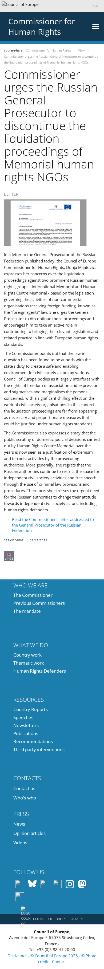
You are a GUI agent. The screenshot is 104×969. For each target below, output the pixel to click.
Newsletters (26, 725)
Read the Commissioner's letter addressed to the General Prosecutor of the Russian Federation (53, 525)
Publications (25, 733)
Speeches (23, 717)
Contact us (24, 788)
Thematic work (28, 663)
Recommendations (33, 741)
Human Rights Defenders (39, 671)
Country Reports (30, 709)
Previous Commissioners (39, 603)
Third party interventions (39, 749)
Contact (59, 961)
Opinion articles (29, 833)
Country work (27, 655)
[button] (52, 6)
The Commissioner (33, 595)
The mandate (27, 611)
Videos (20, 842)
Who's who (24, 798)
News (19, 824)
